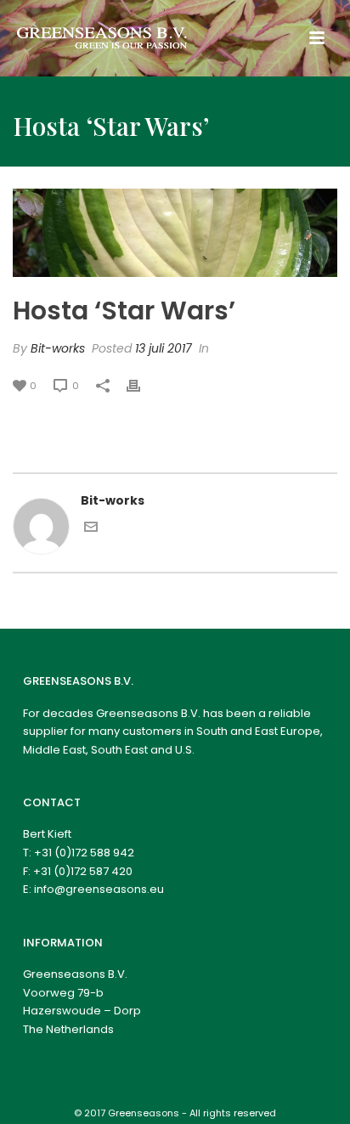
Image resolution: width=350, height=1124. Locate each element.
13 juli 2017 (163, 348)
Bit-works (58, 348)
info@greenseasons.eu (99, 889)
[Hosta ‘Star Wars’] (175, 233)
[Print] (142, 385)
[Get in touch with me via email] (91, 529)
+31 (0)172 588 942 (84, 852)
